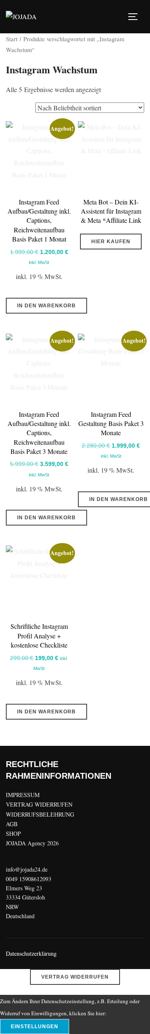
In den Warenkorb (46, 306)
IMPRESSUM (23, 795)
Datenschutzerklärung (31, 953)
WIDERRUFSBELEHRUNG (40, 814)
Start (12, 39)
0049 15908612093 (28, 879)
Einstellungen (34, 1026)
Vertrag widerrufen (75, 977)
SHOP (13, 833)
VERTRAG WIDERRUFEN (39, 804)
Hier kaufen (110, 241)
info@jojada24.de (27, 869)
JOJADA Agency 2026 (32, 843)
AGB (12, 824)
